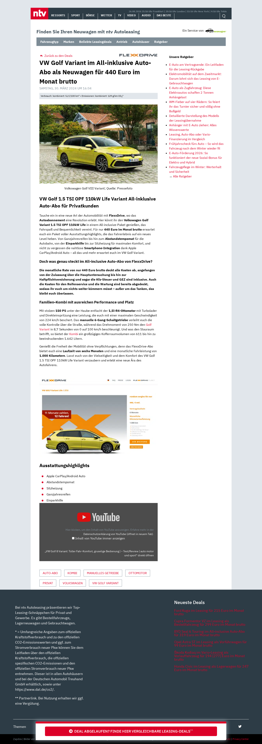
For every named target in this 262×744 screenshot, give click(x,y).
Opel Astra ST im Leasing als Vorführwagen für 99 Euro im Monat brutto (210, 644)
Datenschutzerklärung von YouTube (118, 534)
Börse (90, 15)
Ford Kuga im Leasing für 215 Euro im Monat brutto (209, 612)
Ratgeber (161, 42)
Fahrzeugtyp (49, 42)
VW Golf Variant (105, 583)
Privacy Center (241, 739)
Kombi (73, 334)
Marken (68, 42)
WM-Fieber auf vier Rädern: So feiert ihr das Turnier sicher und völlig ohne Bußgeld (194, 106)
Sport (75, 15)
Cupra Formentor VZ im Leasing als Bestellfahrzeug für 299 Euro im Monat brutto (209, 623)
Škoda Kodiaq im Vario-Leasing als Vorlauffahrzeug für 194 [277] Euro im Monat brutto (209, 656)
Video (131, 15)
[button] (39, 13)
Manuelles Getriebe (103, 573)
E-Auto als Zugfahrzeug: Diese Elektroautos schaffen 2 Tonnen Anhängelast (191, 92)
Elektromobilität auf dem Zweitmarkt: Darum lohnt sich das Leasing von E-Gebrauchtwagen (195, 78)
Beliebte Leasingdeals (95, 42)
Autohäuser (140, 42)
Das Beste (164, 15)
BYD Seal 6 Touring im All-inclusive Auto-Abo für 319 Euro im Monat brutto (209, 633)
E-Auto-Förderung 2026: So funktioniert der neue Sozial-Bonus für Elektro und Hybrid (195, 157)
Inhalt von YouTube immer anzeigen (100, 538)
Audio (146, 15)
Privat (48, 583)
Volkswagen (73, 583)
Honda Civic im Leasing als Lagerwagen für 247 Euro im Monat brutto (211, 668)
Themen (19, 726)
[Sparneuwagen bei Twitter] (240, 726)
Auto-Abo (50, 573)
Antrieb (121, 42)
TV (119, 15)
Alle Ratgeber (182, 176)
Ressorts (58, 15)
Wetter (106, 15)
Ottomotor (138, 573)
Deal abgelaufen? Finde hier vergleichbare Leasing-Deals (133, 731)
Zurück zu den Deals (58, 56)
